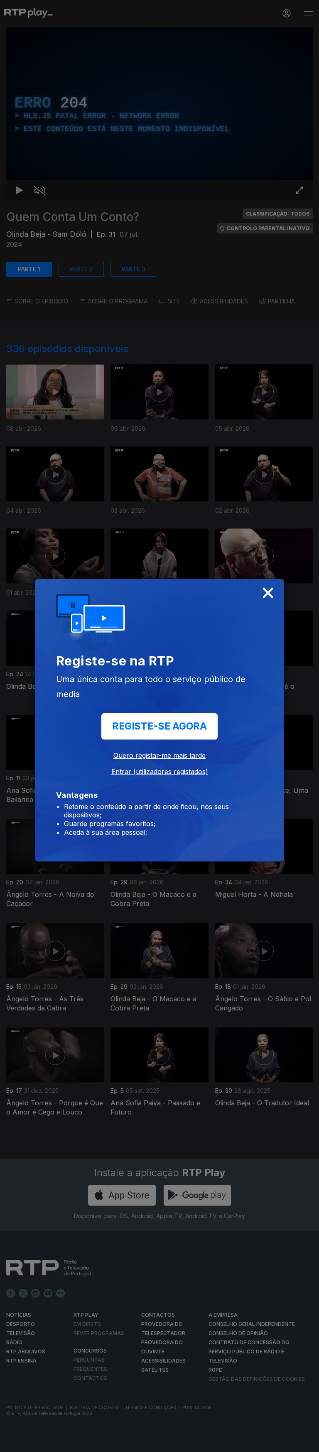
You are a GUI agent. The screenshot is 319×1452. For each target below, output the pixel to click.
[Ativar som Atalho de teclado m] (33, 1442)
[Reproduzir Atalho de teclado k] (13, 1442)
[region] (159, 726)
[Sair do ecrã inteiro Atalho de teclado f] (306, 1442)
